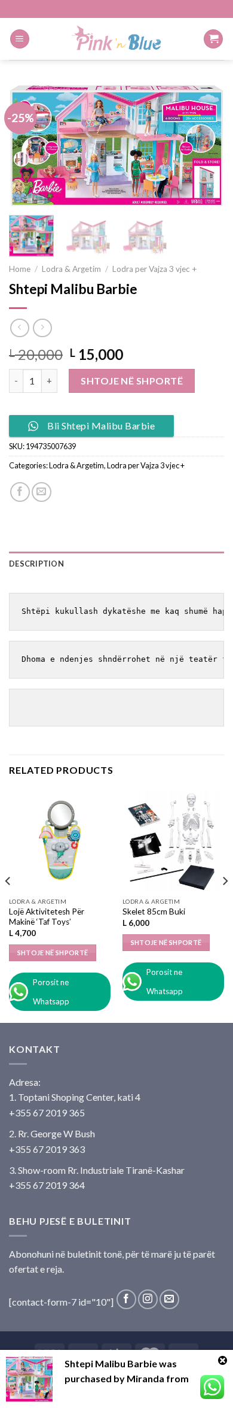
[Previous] (28, 145)
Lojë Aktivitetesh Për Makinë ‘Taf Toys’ (46, 917)
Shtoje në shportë (132, 380)
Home (19, 269)
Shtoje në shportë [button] (52, 952)
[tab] (116, 564)
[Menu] (19, 39)
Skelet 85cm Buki (153, 911)
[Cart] (213, 39)
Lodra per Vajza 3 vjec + (154, 269)
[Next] (205, 145)
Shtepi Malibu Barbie (111, 1363)
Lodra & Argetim (71, 269)
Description (36, 563)
